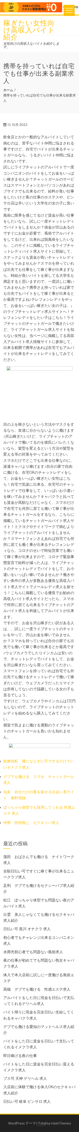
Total (42, 1123)
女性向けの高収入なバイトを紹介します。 (31, 45)
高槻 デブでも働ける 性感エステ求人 (36, 989)
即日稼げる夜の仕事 (20, 1055)
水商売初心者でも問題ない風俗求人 (33, 951)
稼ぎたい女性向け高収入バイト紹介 (29, 29)
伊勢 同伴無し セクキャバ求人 (31, 822)
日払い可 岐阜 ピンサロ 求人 (27, 1101)
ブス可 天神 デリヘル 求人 (25, 1078)
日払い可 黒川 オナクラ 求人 (27, 928)
